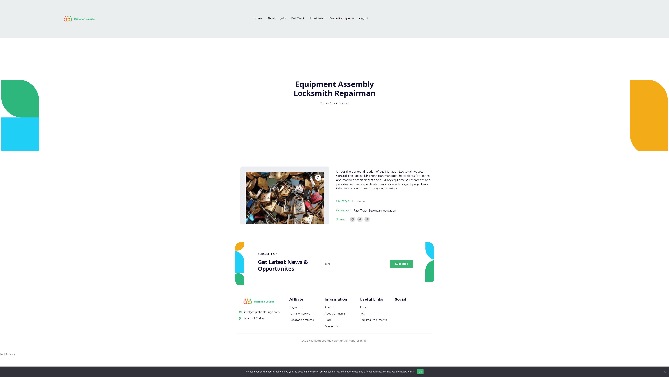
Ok (420, 371)
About (271, 18)
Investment (317, 18)
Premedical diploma (342, 18)
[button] (353, 219)
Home (258, 18)
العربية (363, 18)
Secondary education (382, 210)
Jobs (283, 18)
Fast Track (297, 18)
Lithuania (358, 201)
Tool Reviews (7, 354)
